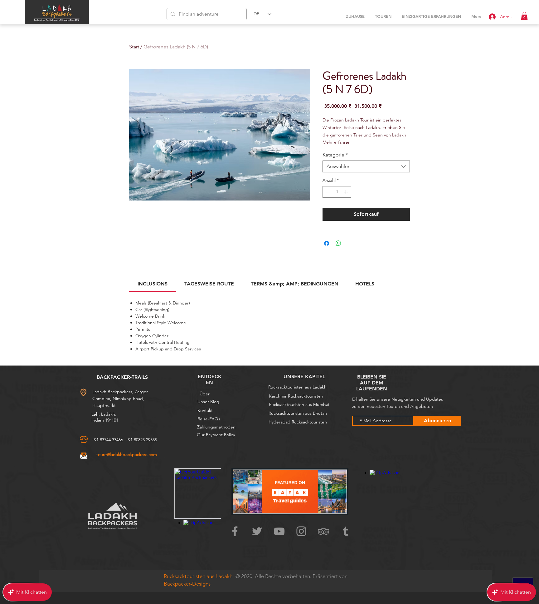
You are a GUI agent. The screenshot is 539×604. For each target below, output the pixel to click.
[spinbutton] (336, 191)
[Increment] (346, 191)
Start (134, 47)
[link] (153, 284)
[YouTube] (279, 531)
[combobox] (366, 166)
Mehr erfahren (337, 142)
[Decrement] (327, 191)
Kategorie (335, 155)
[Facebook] (234, 531)
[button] (524, 16)
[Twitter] (257, 531)
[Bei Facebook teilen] (326, 243)
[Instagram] (301, 531)
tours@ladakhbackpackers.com (126, 454)
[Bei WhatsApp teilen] (338, 243)
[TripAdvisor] (323, 531)
